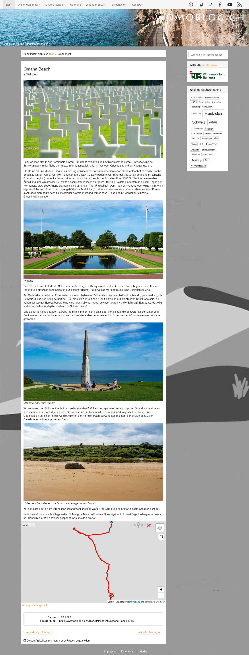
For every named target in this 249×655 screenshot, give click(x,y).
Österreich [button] (212, 144)
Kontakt (136, 4)
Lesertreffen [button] (216, 102)
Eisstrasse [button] (213, 122)
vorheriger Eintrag (38, 632)
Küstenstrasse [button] (197, 128)
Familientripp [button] (195, 154)
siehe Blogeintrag (209, 65)
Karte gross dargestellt (34, 605)
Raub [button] (207, 160)
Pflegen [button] (194, 144)
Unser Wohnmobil (28, 4)
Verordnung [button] (207, 138)
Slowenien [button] (217, 133)
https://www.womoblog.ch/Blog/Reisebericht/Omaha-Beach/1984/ (96, 621)
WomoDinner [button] (207, 106)
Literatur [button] (208, 133)
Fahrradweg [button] (195, 106)
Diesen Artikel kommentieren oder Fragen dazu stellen (58, 640)
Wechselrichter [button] (197, 97)
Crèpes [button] (201, 102)
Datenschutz (128, 651)
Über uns (75, 4)
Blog (8, 4)
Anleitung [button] (196, 160)
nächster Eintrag (149, 632)
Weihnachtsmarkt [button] (198, 165)
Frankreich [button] (213, 113)
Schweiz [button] (198, 122)
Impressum (111, 651)
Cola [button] (208, 102)
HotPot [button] (194, 102)
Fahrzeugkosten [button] (208, 149)
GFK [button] (201, 143)
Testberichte (117, 4)
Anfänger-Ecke (94, 4)
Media (143, 651)
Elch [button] (215, 138)
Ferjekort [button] (209, 128)
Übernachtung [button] (196, 113)
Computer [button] (195, 137)
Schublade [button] (207, 154)
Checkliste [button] (195, 149)
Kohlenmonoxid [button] (196, 133)
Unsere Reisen (54, 4)
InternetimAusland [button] (212, 97)
